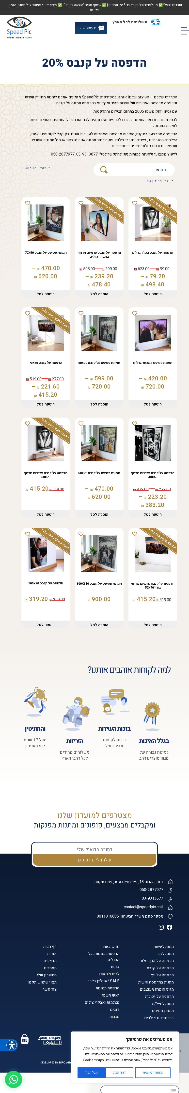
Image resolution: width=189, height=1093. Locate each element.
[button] (97, 1013)
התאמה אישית (153, 1072)
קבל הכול (91, 1072)
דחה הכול (119, 1072)
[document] (94, 546)
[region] (125, 1057)
